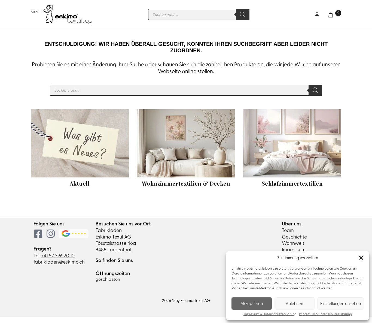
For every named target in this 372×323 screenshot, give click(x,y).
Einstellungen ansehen (340, 303)
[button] (361, 258)
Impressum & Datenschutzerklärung (269, 314)
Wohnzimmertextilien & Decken (186, 183)
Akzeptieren (251, 303)
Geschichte (294, 237)
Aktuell (80, 183)
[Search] (242, 14)
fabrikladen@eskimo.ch (59, 262)
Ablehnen (294, 303)
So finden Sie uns (114, 260)
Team (288, 230)
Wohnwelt (293, 243)
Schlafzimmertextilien (292, 183)
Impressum (294, 249)
